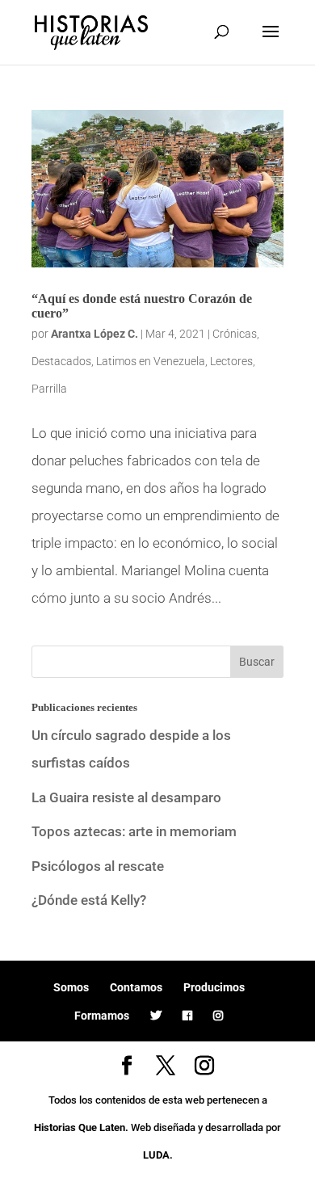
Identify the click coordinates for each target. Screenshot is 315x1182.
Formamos (101, 1015)
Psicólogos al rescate (98, 866)
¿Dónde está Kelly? (89, 900)
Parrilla (49, 388)
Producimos (214, 987)
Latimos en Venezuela (150, 361)
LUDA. (158, 1155)
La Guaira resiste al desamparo (126, 797)
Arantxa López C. (94, 333)
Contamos (136, 987)
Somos (71, 987)
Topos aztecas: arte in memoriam (134, 831)
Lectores (231, 361)
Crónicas (234, 333)
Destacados (61, 361)
